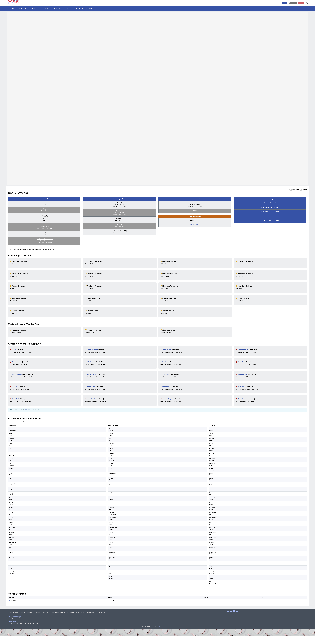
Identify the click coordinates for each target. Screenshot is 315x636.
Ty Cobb (14, 350)
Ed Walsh (165, 362)
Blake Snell (241, 362)
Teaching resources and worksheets (17, 618)
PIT (9, 600)
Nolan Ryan (91, 387)
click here (27, 409)
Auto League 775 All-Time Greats (270, 211)
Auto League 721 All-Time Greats (270, 207)
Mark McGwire (17, 374)
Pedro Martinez (92, 350)
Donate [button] (90, 8)
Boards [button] (58, 8)
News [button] (68, 8)
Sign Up (301, 3)
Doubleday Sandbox (269, 203)
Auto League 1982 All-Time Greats (270, 220)
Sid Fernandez (17, 362)
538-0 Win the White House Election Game (19, 623)
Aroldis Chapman (168, 399)
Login (285, 3)
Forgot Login (293, 3)
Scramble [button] (47, 8)
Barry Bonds (242, 387)
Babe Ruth (166, 387)
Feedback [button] (80, 8)
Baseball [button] (11, 8)
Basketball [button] (23, 8)
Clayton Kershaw (243, 350)
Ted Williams (166, 350)
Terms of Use (162, 627)
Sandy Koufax (242, 374)
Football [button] (36, 8)
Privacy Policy (170, 627)
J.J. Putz (14, 387)
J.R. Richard (91, 362)
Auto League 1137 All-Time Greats (270, 216)
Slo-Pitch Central (34, 623)
